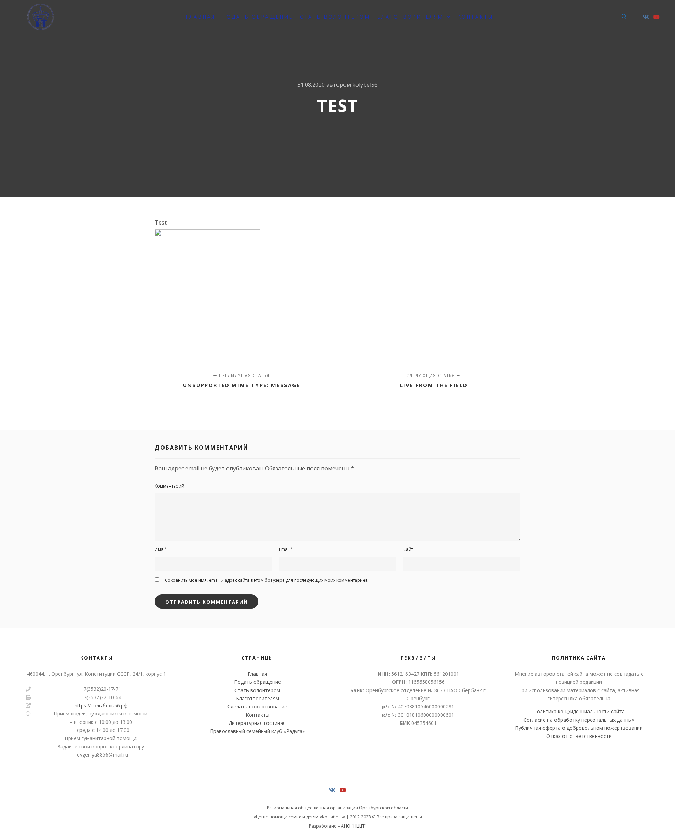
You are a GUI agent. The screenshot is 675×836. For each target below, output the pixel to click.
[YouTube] (656, 16)
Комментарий (169, 486)
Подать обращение (257, 682)
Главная (257, 673)
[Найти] (624, 16)
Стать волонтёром (257, 690)
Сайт (408, 549)
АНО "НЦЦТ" (353, 826)
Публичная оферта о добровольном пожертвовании (579, 728)
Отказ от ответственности (579, 736)
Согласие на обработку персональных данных (578, 719)
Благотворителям (257, 698)
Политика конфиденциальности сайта (579, 711)
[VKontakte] (645, 16)
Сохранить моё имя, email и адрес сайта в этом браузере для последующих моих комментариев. (266, 580)
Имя (161, 549)
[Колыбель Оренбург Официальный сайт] (40, 16)
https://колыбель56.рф (101, 705)
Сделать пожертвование (257, 706)
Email (286, 549)
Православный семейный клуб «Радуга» (257, 731)
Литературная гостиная (257, 723)
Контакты (257, 715)
